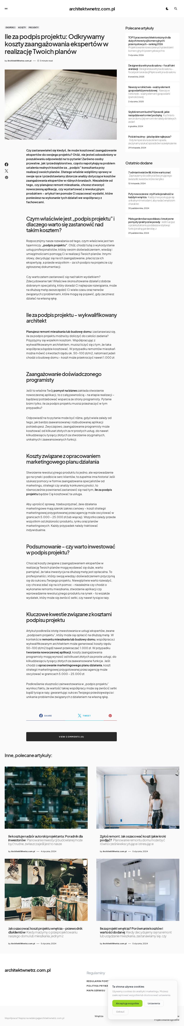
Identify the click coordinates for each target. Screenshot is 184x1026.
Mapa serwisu (96, 990)
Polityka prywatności (102, 986)
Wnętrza (99, 1016)
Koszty (22, 27)
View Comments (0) (71, 737)
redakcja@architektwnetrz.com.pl (46, 1018)
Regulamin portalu (100, 981)
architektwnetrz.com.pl (92, 8)
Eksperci (10, 27)
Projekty (33, 27)
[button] (6, 8)
